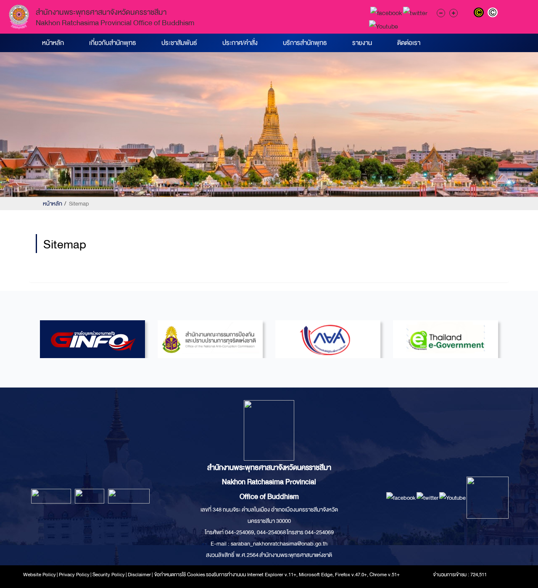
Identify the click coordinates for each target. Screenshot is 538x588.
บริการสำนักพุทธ (305, 43)
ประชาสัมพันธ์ (179, 43)
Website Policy (39, 574)
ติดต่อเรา (408, 43)
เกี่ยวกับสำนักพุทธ (112, 43)
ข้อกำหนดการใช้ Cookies (179, 574)
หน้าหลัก (53, 43)
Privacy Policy (74, 574)
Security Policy (108, 574)
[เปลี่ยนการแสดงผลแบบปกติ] (494, 13)
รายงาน (362, 43)
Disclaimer (140, 574)
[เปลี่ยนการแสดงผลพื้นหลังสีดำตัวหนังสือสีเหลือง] (481, 13)
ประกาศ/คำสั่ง (240, 43)
